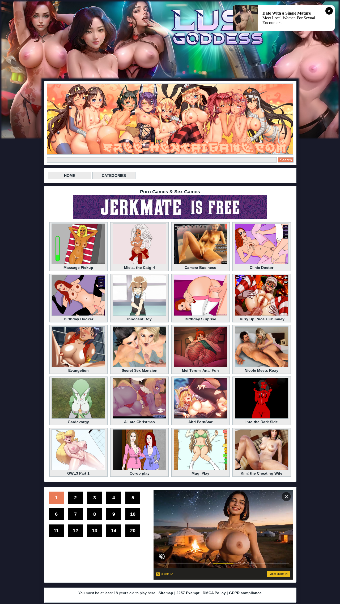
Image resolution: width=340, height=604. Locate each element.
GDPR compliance (245, 593)
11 (56, 530)
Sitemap (166, 593)
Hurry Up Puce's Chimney (261, 319)
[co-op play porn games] (139, 469)
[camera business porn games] (200, 263)
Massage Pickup (78, 267)
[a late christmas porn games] (139, 418)
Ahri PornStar (200, 422)
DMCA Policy (214, 593)
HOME (69, 175)
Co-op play (140, 473)
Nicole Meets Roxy (261, 370)
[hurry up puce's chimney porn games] (261, 315)
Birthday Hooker (78, 319)
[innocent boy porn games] (139, 315)
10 (132, 514)
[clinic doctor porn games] (261, 263)
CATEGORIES (114, 175)
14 (113, 530)
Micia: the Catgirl (139, 267)
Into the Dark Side (261, 422)
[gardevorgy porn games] (78, 418)
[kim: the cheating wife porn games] (261, 469)
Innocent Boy (139, 319)
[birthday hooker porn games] (78, 315)
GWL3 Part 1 (78, 473)
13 (94, 530)
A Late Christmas (139, 422)
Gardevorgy (78, 422)
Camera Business (200, 267)
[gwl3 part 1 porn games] (78, 469)
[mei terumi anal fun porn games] (200, 366)
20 (132, 530)
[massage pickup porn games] (78, 263)
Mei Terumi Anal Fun (200, 370)
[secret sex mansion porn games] (139, 366)
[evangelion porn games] (78, 366)
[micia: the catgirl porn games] (139, 263)
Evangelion (78, 370)
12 (75, 530)
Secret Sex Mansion (140, 370)
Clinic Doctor (261, 267)
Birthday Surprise (200, 319)
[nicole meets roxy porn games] (261, 366)
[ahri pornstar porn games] (200, 418)
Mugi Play (200, 473)
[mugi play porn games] (200, 469)
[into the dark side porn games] (261, 418)
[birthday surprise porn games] (200, 315)
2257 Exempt (187, 593)
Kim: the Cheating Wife (261, 473)
